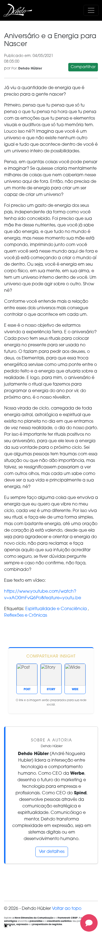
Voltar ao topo (66, 909)
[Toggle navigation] (91, 10)
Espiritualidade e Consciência (56, 609)
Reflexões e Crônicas (25, 615)
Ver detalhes (51, 852)
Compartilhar (83, 67)
